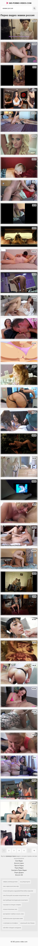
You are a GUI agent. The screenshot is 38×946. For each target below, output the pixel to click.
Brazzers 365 (19, 875)
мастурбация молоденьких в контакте (15, 900)
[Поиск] (34, 8)
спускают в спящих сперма (12, 905)
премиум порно (11, 856)
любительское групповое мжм (13, 918)
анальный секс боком (27, 923)
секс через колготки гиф (11, 886)
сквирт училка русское (10, 882)
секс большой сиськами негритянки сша (16, 895)
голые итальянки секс (10, 909)
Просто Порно (19, 865)
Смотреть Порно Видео (19, 870)
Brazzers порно (19, 863)
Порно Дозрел (19, 872)
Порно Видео (19, 868)
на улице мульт (25, 882)
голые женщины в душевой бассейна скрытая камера (18, 891)
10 (34, 850)
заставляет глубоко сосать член (13, 914)
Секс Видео (19, 861)
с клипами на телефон (10, 923)
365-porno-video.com (19, 3)
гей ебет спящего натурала (12, 927)
